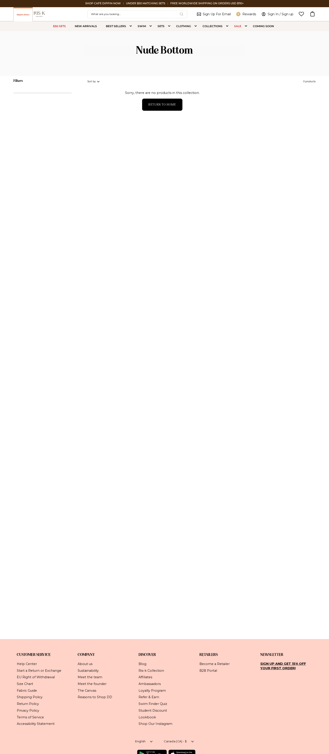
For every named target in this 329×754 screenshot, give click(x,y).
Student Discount (153, 710)
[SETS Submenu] (169, 26)
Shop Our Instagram (155, 724)
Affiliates (145, 677)
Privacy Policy (28, 710)
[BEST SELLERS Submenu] (130, 26)
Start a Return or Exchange (39, 670)
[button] (312, 14)
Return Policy (28, 704)
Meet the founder (92, 684)
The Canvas (87, 690)
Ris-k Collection (151, 670)
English (140, 741)
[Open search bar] (181, 14)
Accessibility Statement (36, 724)
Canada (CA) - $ (175, 741)
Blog (142, 664)
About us (85, 664)
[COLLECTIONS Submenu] (227, 26)
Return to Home (162, 104)
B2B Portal (208, 670)
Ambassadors (150, 684)
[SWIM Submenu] (150, 26)
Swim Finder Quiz (153, 704)
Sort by (91, 81)
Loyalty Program (152, 690)
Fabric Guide (27, 690)
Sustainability (88, 670)
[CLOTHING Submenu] (195, 26)
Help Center (27, 664)
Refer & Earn (149, 697)
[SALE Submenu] (246, 26)
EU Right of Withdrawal (36, 677)
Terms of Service (30, 717)
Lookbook (147, 717)
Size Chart (25, 684)
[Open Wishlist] (301, 14)
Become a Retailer (214, 664)
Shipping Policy (30, 697)
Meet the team (90, 677)
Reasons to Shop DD (95, 697)
